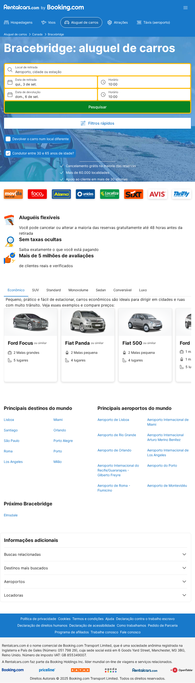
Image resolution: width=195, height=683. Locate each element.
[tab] (16, 290)
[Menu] (185, 7)
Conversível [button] (122, 290)
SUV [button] (35, 290)
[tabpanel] (97, 343)
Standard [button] (53, 290)
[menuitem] (18, 22)
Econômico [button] (16, 290)
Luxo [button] (143, 290)
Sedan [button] (101, 290)
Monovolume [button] (78, 290)
